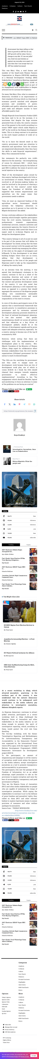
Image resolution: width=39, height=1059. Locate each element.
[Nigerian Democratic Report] (19, 24)
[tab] (28, 544)
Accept (34, 1055)
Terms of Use (25, 1056)
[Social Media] (13, 11)
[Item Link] (33, 552)
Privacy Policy (13, 1056)
